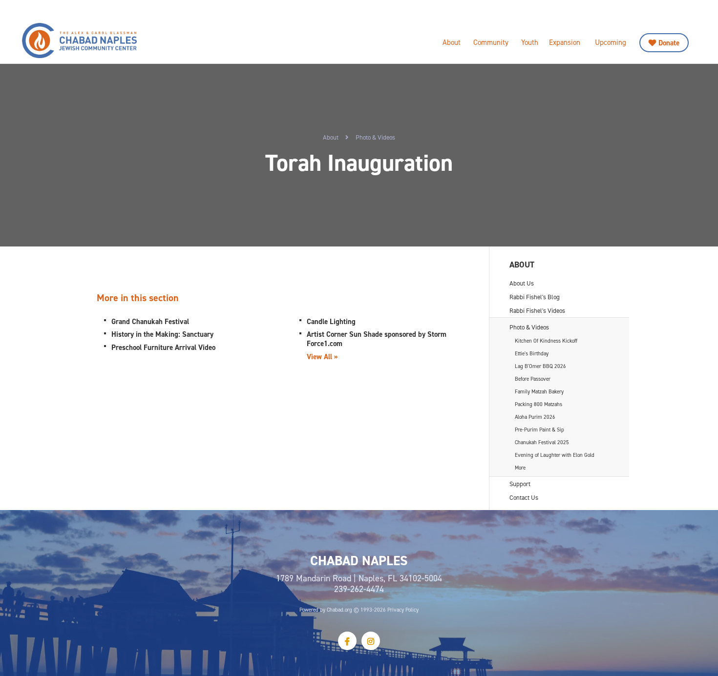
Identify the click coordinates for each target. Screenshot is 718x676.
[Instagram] (370, 641)
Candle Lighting (331, 321)
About (452, 42)
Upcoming (610, 42)
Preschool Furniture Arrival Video (163, 347)
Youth (529, 42)
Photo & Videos (375, 137)
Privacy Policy (403, 609)
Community (490, 42)
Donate (668, 42)
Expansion (564, 42)
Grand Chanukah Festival (150, 321)
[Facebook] (347, 641)
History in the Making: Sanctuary (162, 334)
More (520, 467)
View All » (322, 356)
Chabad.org (339, 609)
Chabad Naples (105, 40)
